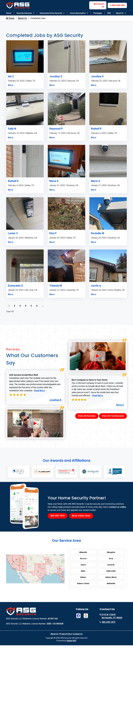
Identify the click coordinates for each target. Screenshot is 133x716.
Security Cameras (24, 13)
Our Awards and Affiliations (66, 460)
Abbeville (83, 552)
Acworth (111, 565)
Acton (83, 565)
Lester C (13, 233)
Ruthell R (96, 128)
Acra (111, 558)
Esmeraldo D (15, 285)
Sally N (12, 128)
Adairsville (111, 571)
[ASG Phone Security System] (35, 423)
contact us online (117, 507)
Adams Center (83, 583)
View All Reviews (87, 416)
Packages (97, 13)
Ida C (11, 76)
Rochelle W (97, 233)
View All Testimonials (113, 416)
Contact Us (100, 5)
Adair (83, 571)
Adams (83, 577)
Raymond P (56, 128)
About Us (120, 13)
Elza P (53, 233)
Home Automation (78, 13)
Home (8, 13)
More (10, 85)
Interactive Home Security (51, 13)
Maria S (53, 181)
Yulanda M (55, 285)
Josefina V (55, 76)
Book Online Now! (81, 515)
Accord (83, 558)
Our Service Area (66, 540)
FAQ (109, 13)
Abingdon (111, 552)
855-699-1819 (118, 5)
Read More (39, 390)
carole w (96, 285)
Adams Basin (111, 577)
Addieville (111, 583)
